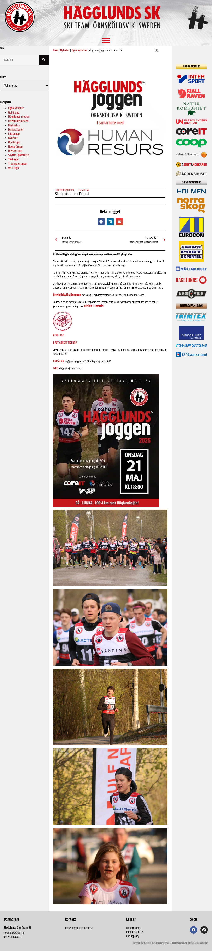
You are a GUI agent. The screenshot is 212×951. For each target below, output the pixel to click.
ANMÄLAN (58, 361)
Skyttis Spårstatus (18, 155)
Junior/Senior (16, 129)
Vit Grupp (13, 168)
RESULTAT (58, 335)
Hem (55, 50)
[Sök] (44, 60)
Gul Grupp (13, 112)
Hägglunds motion (18, 116)
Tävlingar (13, 159)
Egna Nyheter (16, 108)
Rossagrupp (15, 151)
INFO (55, 368)
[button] (106, 40)
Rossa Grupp (15, 146)
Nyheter (13, 138)
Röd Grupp (14, 142)
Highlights (14, 125)
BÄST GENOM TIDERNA (65, 342)
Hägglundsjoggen (18, 121)
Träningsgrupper (18, 163)
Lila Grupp (14, 134)
